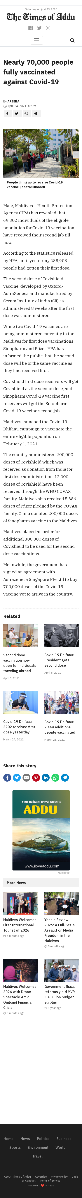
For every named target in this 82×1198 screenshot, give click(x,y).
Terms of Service (50, 1180)
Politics (43, 1138)
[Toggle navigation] (37, 40)
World (61, 1147)
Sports (15, 1147)
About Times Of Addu (17, 1176)
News (25, 1138)
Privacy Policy (59, 1176)
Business (64, 1138)
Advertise (41, 1176)
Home (9, 1138)
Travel (37, 1156)
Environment (38, 1147)
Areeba (13, 101)
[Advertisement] (41, 1072)
